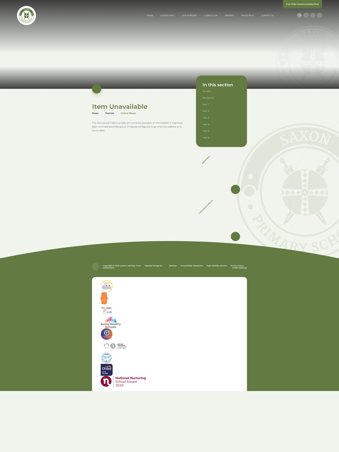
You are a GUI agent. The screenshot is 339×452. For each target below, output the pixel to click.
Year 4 (206, 124)
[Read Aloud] (306, 15)
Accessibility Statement (192, 266)
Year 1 (206, 104)
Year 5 (206, 131)
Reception (208, 98)
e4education (109, 268)
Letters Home (128, 113)
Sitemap (173, 266)
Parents (109, 113)
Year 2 (206, 111)
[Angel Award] (169, 334)
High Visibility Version (217, 266)
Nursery (207, 91)
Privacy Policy (237, 266)
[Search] (319, 15)
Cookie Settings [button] (239, 268)
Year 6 (206, 137)
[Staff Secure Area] (299, 15)
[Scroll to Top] (95, 266)
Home (95, 113)
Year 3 (206, 118)
